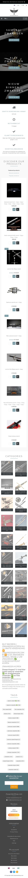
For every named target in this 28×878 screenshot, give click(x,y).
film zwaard (7, 709)
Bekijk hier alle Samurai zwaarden (13, 1)
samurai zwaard (13, 735)
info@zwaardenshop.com (15, 800)
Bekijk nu (14, 67)
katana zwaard (13, 718)
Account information (14, 853)
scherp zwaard (13, 748)
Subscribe (14, 786)
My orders (14, 856)
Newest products (14, 173)
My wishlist (14, 860)
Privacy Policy (14, 832)
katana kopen (18, 713)
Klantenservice (14, 838)
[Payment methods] (9, 868)
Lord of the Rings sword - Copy (14, 369)
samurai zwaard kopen (13, 739)
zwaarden (20, 761)
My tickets (14, 858)
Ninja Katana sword (14, 436)
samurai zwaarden (13, 743)
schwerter (8, 756)
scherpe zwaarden (13, 752)
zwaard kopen (8, 761)
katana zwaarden (13, 722)
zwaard (19, 756)
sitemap (14, 843)
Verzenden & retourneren (14, 836)
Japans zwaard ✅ (13, 700)
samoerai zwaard (13, 726)
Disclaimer (14, 829)
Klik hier (14, 40)
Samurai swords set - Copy (14, 302)
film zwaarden (19, 709)
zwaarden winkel (13, 769)
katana (7, 713)
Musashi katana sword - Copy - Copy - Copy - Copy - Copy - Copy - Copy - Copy (14, 404)
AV (14, 827)
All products (14, 862)
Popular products (14, 175)
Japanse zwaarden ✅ (13, 705)
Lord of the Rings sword (14, 269)
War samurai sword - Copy (14, 335)
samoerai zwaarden (13, 730)
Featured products (14, 170)
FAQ (14, 840)
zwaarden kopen (13, 765)
